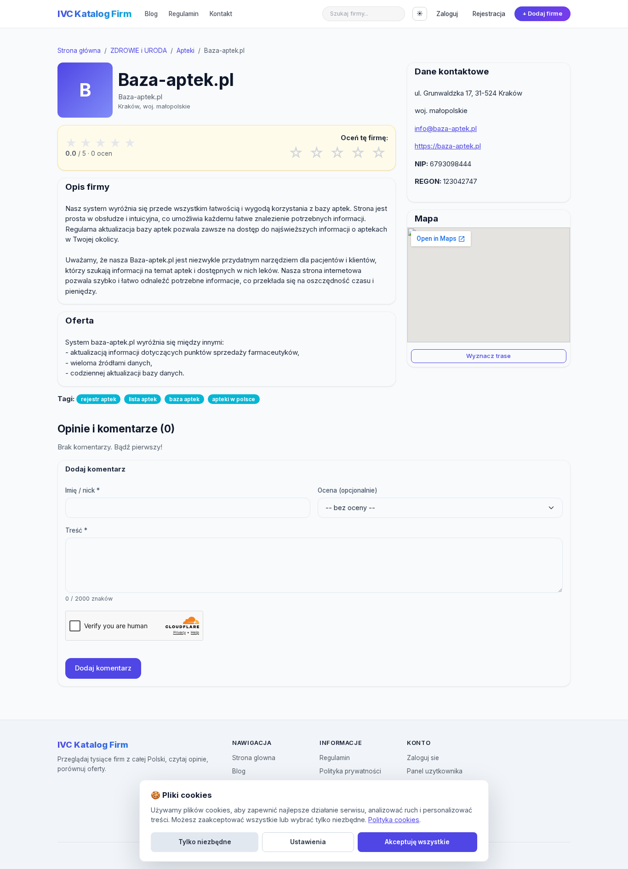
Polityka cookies (393, 820)
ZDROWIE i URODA (138, 50)
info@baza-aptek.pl (446, 128)
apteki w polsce (233, 399)
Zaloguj (447, 13)
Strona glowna (253, 757)
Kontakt (221, 13)
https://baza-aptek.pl (448, 146)
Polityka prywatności (350, 771)
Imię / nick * (82, 490)
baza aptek (184, 399)
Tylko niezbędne (204, 842)
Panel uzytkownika (434, 771)
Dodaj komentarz (103, 668)
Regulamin (184, 13)
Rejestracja (489, 13)
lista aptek (143, 399)
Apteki (185, 50)
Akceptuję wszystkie (417, 842)
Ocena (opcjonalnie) (347, 490)
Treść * (76, 530)
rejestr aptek (98, 399)
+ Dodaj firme (542, 13)
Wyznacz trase (488, 355)
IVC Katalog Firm (94, 13)
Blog (151, 13)
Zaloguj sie (423, 757)
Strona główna (79, 50)
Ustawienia (308, 842)
